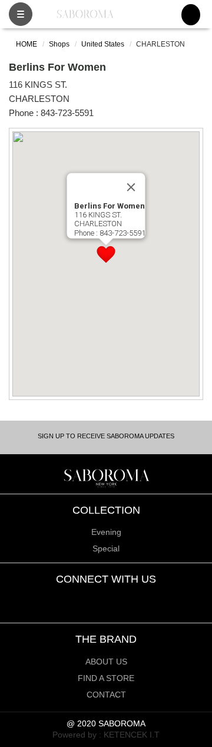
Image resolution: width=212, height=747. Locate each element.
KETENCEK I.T (132, 734)
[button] (106, 254)
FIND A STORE (106, 678)
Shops (59, 44)
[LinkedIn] (123, 600)
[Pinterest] (106, 600)
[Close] (131, 187)
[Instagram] (72, 600)
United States (102, 44)
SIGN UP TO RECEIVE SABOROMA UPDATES (106, 435)
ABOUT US (106, 661)
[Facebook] (89, 600)
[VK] (140, 600)
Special (106, 548)
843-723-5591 (67, 113)
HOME (25, 44)
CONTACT (106, 694)
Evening (106, 532)
